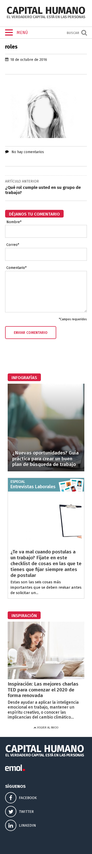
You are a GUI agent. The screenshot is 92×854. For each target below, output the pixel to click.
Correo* (12, 245)
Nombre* (13, 222)
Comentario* (16, 268)
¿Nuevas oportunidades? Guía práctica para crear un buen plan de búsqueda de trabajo (45, 459)
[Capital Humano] (46, 17)
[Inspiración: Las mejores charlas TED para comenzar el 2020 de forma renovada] (46, 677)
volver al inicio (47, 727)
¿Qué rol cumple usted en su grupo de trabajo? (43, 190)
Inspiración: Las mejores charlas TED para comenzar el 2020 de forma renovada (43, 690)
